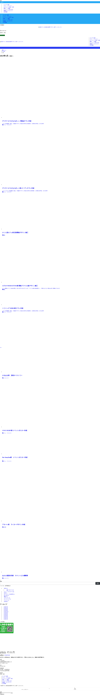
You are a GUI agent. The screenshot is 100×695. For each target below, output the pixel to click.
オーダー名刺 (5, 676)
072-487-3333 (7, 655)
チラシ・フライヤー (9, 591)
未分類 (6, 601)
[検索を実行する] (12, 693)
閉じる (2, 694)
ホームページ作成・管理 (7, 678)
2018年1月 (6, 619)
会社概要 (5, 11)
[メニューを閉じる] (1, 0)
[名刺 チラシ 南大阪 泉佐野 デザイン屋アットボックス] (50, 27)
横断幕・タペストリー (7, 682)
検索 (1, 581)
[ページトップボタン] (1, 691)
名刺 (6, 588)
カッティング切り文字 (7, 681)
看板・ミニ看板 (5, 679)
